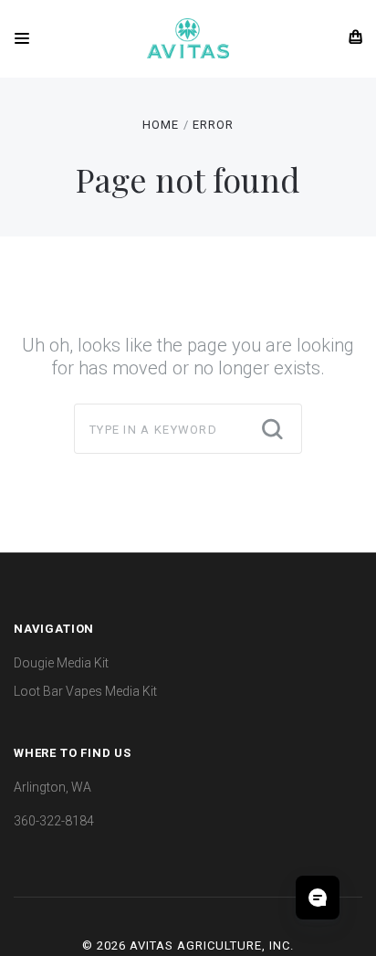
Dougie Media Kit (61, 663)
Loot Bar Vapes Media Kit (85, 691)
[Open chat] (317, 897)
